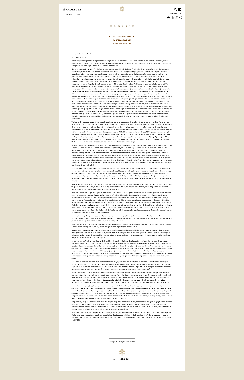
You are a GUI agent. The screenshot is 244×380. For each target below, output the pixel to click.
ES (119, 26)
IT (129, 26)
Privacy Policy (132, 375)
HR (126, 26)
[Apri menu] (179, 9)
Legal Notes (113, 375)
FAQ (106, 375)
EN (115, 26)
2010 (78, 14)
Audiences (71, 14)
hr (64, 14)
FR (122, 26)
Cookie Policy (122, 375)
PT (133, 26)
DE (111, 26)
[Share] (180, 18)
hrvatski (174, 14)
